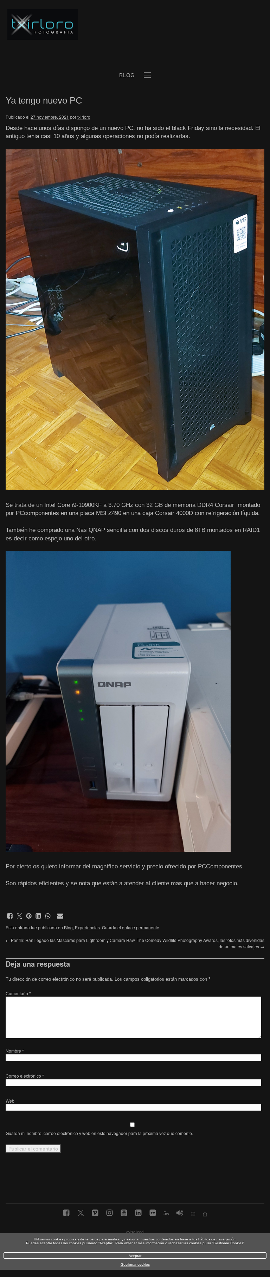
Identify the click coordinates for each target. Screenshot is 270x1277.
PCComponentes (220, 866)
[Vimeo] (95, 1213)
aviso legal (135, 1232)
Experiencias (87, 927)
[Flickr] (152, 1213)
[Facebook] (66, 1213)
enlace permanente (140, 927)
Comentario (18, 993)
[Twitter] (80, 1213)
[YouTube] (123, 1213)
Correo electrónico (25, 1076)
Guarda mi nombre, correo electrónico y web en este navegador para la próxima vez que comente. (99, 1133)
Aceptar (135, 1256)
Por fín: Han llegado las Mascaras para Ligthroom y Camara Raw (70, 940)
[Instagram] (109, 1213)
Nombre (15, 1051)
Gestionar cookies (135, 1264)
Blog (68, 927)
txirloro (83, 117)
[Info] (193, 1214)
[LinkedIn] (138, 1213)
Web (10, 1101)
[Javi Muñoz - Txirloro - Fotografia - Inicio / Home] (127, 25)
